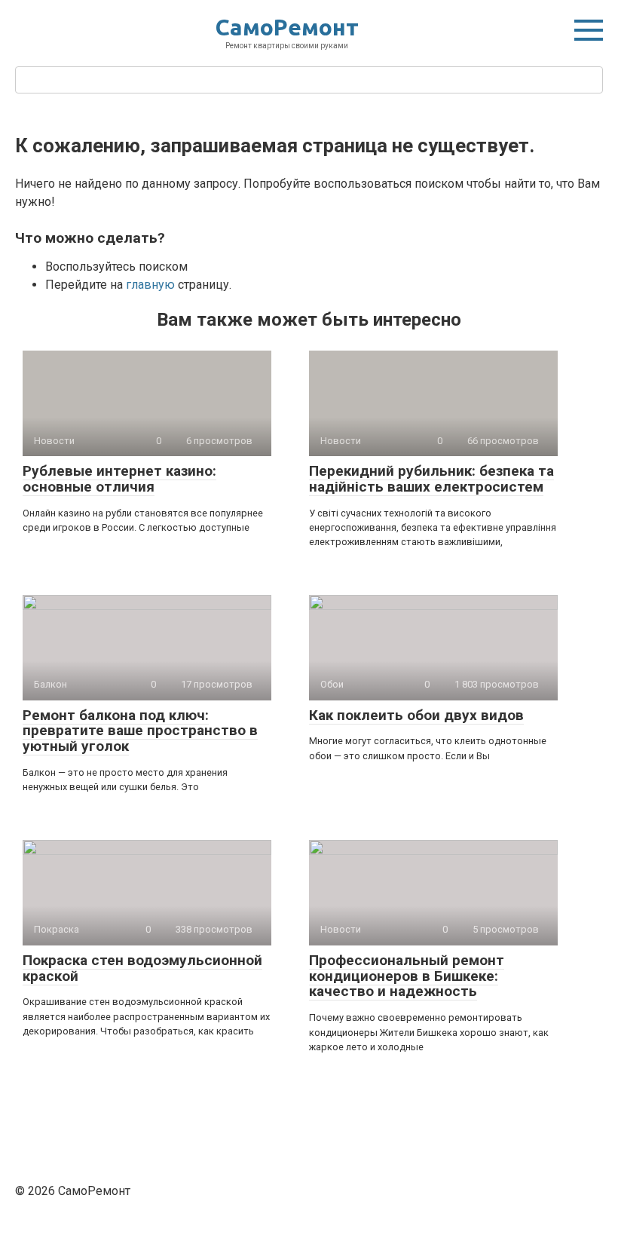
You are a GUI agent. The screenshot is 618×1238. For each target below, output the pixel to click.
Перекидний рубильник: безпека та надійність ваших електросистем (431, 478)
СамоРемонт (287, 27)
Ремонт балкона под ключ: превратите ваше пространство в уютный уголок (140, 730)
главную (150, 284)
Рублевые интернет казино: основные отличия (119, 478)
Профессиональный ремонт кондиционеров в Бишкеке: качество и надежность (406, 976)
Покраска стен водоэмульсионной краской (142, 968)
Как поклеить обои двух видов (416, 715)
